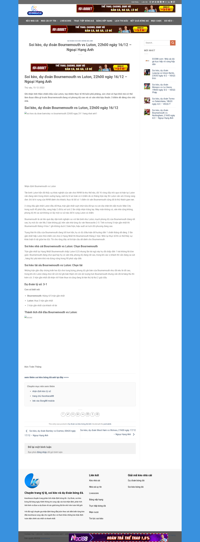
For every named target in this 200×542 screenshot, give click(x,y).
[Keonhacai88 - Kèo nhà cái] (35, 10)
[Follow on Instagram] (150, 2)
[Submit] (173, 42)
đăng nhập (42, 452)
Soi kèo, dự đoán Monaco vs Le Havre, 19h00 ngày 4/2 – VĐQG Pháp (163, 88)
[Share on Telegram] (97, 414)
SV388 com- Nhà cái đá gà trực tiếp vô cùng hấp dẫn (163, 61)
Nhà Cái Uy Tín (48, 21)
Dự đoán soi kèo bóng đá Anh (80, 41)
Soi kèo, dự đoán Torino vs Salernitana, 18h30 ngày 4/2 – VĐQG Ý (163, 101)
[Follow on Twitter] (153, 2)
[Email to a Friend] (73, 414)
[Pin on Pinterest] (78, 414)
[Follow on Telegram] (171, 2)
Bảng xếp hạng (104, 21)
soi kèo (168, 21)
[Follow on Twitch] (174, 2)
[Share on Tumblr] (92, 414)
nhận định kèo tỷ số (41, 391)
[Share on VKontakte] (82, 414)
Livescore (65, 21)
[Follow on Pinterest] (158, 2)
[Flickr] (166, 2)
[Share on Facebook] (63, 414)
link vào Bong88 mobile (43, 401)
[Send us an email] (155, 2)
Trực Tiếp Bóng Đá (84, 21)
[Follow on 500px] (169, 2)
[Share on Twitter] (68, 414)
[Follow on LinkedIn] (160, 2)
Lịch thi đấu (121, 21)
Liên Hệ (144, 2)
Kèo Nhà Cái (32, 21)
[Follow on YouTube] (163, 2)
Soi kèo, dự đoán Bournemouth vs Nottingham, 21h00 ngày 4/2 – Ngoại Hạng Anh (163, 114)
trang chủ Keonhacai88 (43, 396)
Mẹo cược (156, 21)
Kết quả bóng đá (139, 21)
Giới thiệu (135, 2)
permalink (107, 424)
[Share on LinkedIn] (87, 414)
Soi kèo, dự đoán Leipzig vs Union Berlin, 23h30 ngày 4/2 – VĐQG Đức (163, 74)
